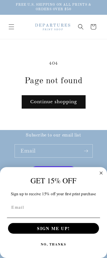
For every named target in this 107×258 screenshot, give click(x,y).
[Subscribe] (86, 151)
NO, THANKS (53, 244)
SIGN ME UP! (53, 228)
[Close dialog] (101, 173)
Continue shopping (53, 101)
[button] (11, 27)
